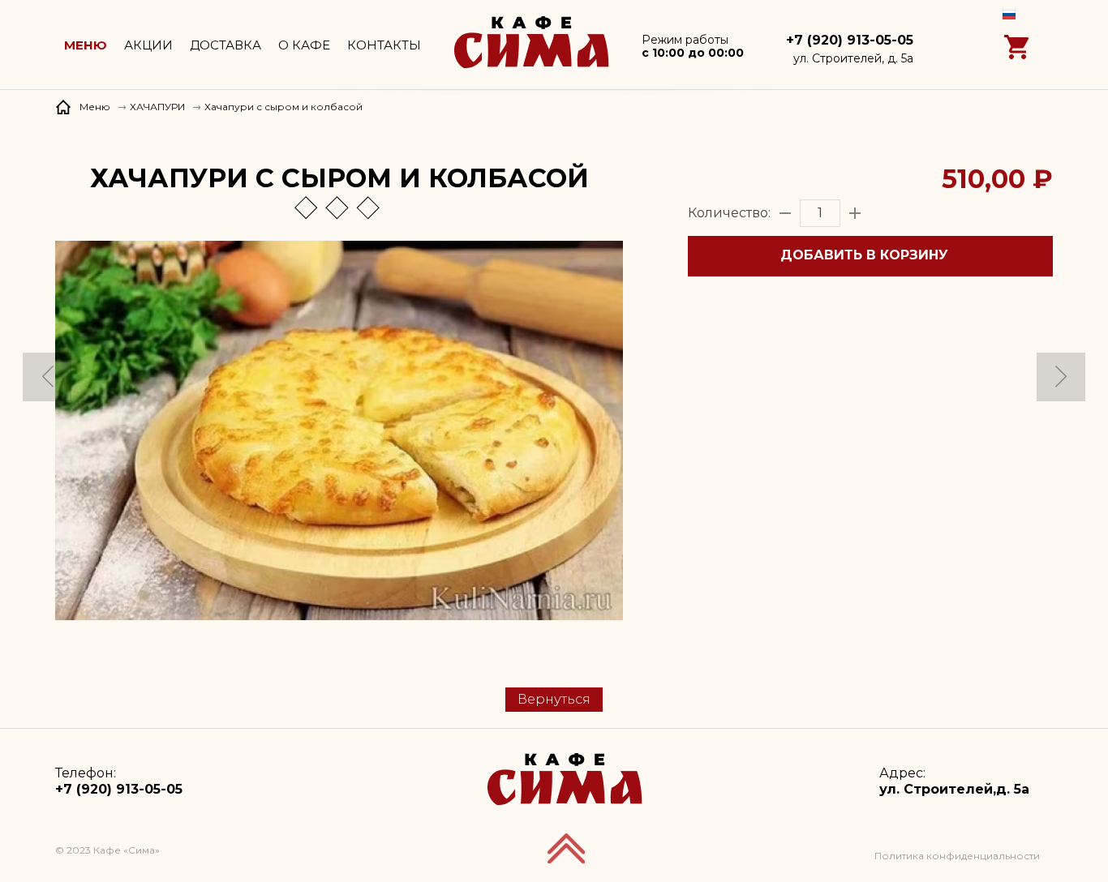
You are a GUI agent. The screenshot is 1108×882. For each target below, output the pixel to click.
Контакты (384, 45)
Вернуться (554, 699)
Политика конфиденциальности (957, 856)
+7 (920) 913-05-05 (849, 40)
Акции (148, 45)
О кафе (304, 45)
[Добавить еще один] (855, 213)
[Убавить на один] (785, 213)
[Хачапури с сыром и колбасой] (339, 432)
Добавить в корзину (866, 255)
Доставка (225, 45)
